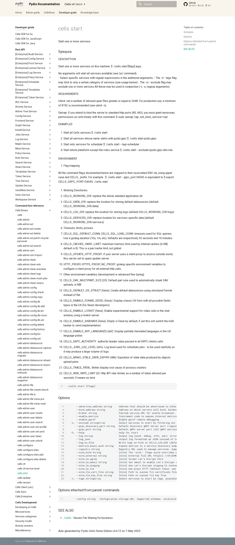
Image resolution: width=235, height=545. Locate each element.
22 (62, 475)
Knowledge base (90, 12)
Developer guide (68, 12)
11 (62, 439)
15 (62, 452)
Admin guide (33, 12)
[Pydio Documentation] (19, 4)
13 (62, 445)
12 (62, 442)
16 (62, 455)
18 (62, 462)
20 (62, 468)
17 (62, 458)
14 (62, 449)
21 (62, 472)
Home (18, 12)
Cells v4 (73, 4)
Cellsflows (49, 12)
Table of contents (194, 27)
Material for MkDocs (36, 541)
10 (62, 435)
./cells (67, 518)
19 (62, 465)
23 (62, 478)
